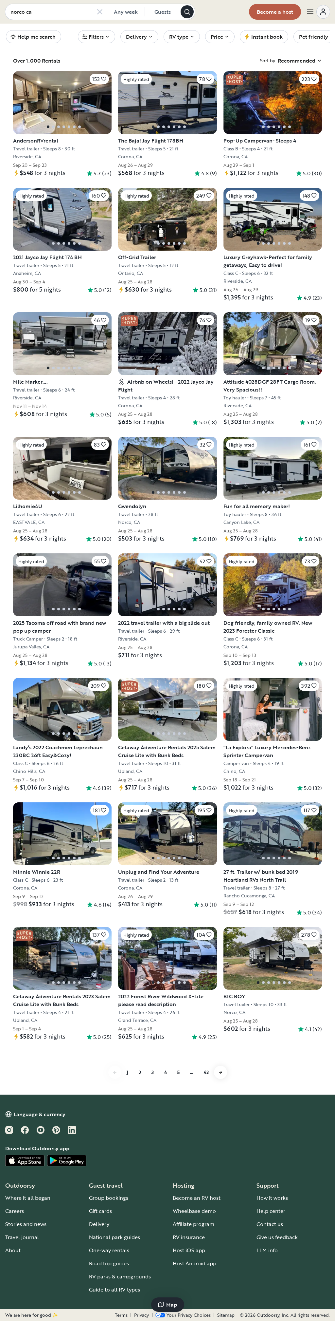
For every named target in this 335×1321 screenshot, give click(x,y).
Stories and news (25, 1224)
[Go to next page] (220, 1072)
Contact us (269, 1224)
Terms (121, 1315)
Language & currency (39, 1114)
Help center (270, 1211)
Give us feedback (277, 1237)
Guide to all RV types (114, 1289)
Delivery (99, 1224)
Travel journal (22, 1237)
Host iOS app (189, 1250)
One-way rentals (109, 1250)
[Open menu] (318, 11)
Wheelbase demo (194, 1211)
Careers (14, 1211)
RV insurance (189, 1237)
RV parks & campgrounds (120, 1276)
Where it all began (27, 1198)
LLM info (267, 1250)
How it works (272, 1198)
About (13, 1250)
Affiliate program (193, 1224)
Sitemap (226, 1315)
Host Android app (194, 1263)
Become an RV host (196, 1198)
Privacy (141, 1315)
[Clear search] (100, 12)
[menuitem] (96, 37)
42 (206, 1072)
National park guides (114, 1237)
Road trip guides (109, 1263)
